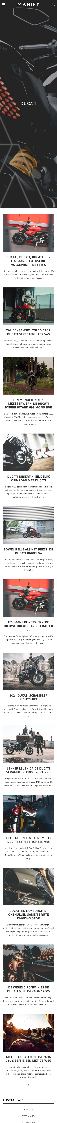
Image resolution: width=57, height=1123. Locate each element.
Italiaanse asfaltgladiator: (28, 332)
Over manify (28, 1116)
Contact (28, 1109)
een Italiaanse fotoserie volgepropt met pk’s (28, 261)
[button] (3, 4)
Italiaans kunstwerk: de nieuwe (28, 626)
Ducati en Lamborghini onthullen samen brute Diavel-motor (28, 914)
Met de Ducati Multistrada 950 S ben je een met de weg (28, 1058)
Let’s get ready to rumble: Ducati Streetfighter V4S (28, 839)
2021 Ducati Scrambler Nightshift (28, 697)
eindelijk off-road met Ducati (28, 478)
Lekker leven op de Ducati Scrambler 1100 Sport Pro (28, 770)
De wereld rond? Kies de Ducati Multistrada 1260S (28, 989)
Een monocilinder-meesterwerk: (28, 403)
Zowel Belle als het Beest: (28, 551)
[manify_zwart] (29, 4)
